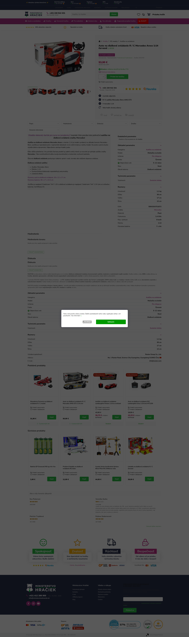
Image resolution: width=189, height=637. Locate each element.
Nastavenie (87, 322)
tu (81, 316)
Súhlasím (111, 322)
